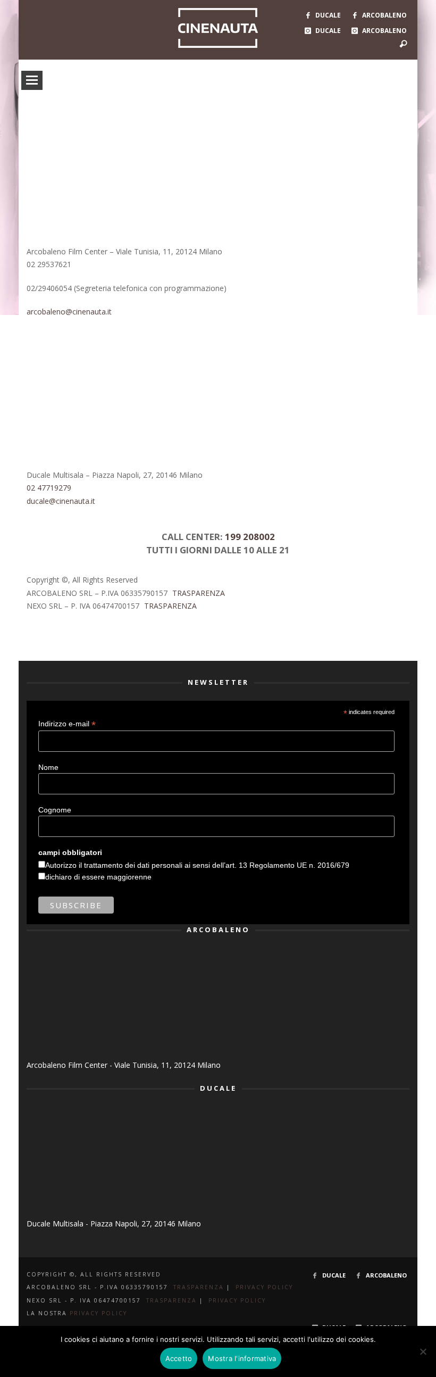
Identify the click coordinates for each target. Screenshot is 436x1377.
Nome (48, 767)
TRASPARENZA (198, 593)
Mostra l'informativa (242, 1358)
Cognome (54, 810)
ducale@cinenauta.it (61, 501)
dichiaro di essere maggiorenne (98, 877)
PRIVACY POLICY (264, 1287)
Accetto (178, 1358)
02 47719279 (49, 488)
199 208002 (250, 536)
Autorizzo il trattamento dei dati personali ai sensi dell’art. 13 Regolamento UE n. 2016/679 (197, 865)
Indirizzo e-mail (67, 724)
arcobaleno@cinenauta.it (69, 311)
